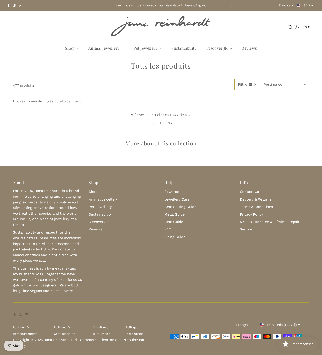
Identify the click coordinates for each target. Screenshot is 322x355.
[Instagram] (14, 5)
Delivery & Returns (255, 199)
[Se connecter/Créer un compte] (297, 27)
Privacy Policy (251, 214)
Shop (70, 48)
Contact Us (249, 192)
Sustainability (184, 48)
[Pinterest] (20, 5)
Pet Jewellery (145, 48)
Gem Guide (173, 222)
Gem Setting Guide (180, 207)
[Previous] (90, 6)
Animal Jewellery (104, 48)
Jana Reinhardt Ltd (60, 340)
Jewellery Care (176, 199)
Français (284, 5)
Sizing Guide (174, 237)
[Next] (232, 6)
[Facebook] (9, 5)
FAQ (167, 229)
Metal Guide (174, 214)
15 (170, 123)
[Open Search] (290, 27)
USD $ (306, 5)
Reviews (249, 48)
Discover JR (217, 48)
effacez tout (70, 101)
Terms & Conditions (256, 207)
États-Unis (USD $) (281, 325)
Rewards (171, 192)
